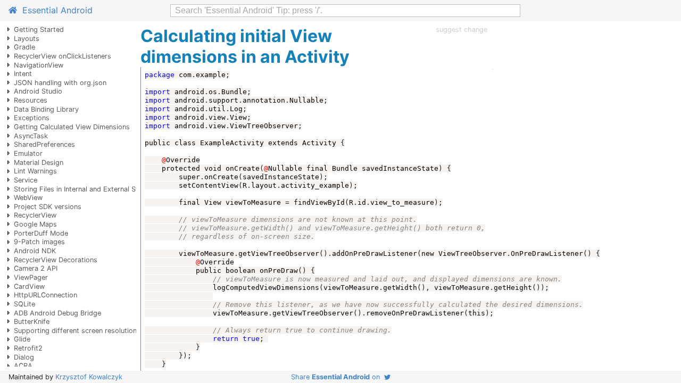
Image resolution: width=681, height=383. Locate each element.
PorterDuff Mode (41, 233)
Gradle (24, 47)
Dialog (24, 357)
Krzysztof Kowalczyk (88, 377)
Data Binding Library (46, 109)
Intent (23, 74)
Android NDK (35, 251)
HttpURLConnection (45, 295)
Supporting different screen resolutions (77, 331)
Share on (337, 377)
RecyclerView (35, 215)
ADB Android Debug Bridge (57, 313)
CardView (29, 286)
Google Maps (35, 224)
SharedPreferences (44, 144)
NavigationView (38, 65)
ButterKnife (31, 322)
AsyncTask (31, 136)
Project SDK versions (47, 207)
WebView (28, 198)
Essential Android (55, 10)
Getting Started (39, 30)
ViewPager (31, 277)
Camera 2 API (35, 268)
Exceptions (31, 118)
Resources (30, 100)
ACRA (23, 366)
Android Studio (38, 91)
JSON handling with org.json (60, 83)
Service (25, 180)
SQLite (24, 304)
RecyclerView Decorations (55, 260)
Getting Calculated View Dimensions (72, 127)
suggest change (461, 30)
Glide (22, 339)
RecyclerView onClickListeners (62, 56)
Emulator (28, 153)
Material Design (38, 162)
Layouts (26, 39)
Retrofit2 (28, 348)
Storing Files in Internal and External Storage (85, 189)
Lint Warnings (35, 171)
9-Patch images (39, 242)
